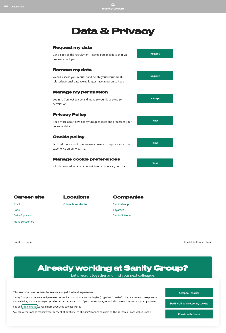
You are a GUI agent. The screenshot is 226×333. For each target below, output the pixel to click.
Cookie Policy (29, 306)
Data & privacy (23, 215)
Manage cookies (24, 221)
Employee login (23, 242)
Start (17, 204)
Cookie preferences (189, 314)
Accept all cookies (189, 292)
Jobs (17, 210)
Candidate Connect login (198, 242)
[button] (155, 162)
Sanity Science (122, 215)
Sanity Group (121, 204)
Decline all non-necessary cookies (189, 303)
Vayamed (118, 210)
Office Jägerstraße (75, 204)
